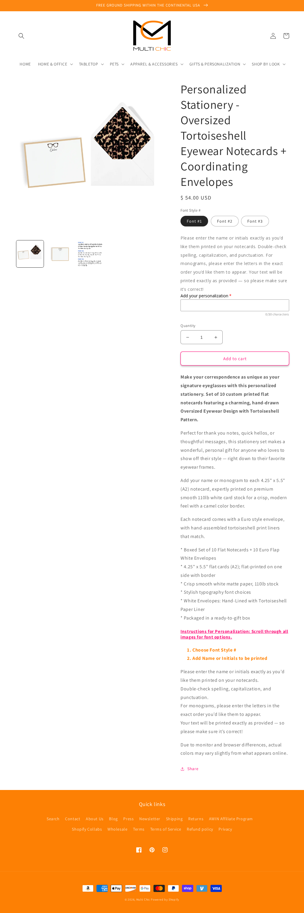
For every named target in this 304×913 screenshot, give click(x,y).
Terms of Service (165, 829)
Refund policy (200, 829)
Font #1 (194, 221)
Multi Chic (143, 899)
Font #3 (255, 221)
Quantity (187, 325)
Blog (113, 818)
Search (53, 818)
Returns (195, 818)
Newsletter (149, 818)
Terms (139, 829)
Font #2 (224, 221)
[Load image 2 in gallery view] (60, 254)
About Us (95, 818)
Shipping (174, 818)
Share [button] (192, 768)
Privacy (225, 829)
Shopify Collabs (87, 829)
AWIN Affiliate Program (231, 818)
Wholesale (117, 829)
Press (128, 818)
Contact (72, 818)
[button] (21, 35)
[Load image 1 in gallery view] (30, 254)
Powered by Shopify (165, 899)
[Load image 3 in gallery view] (90, 254)
